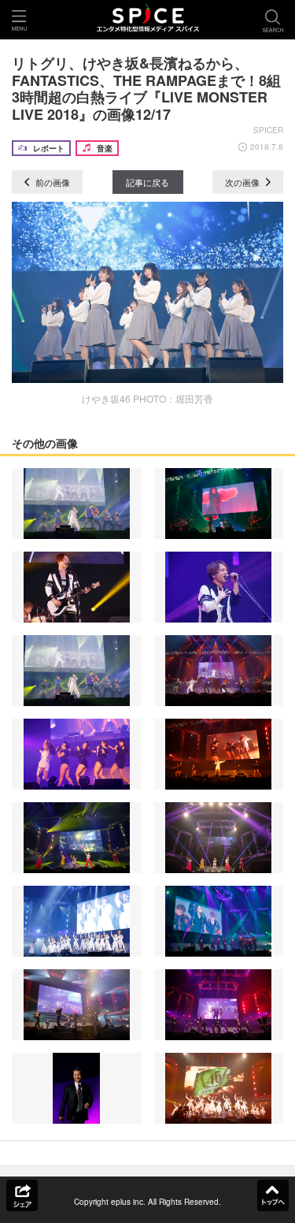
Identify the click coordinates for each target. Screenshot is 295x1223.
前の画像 (51, 182)
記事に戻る (147, 182)
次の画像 (243, 182)
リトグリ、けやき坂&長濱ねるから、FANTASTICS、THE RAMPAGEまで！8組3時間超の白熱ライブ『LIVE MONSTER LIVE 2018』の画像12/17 (146, 89)
